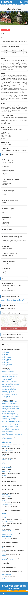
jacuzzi (3, 455)
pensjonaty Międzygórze (8, 386)
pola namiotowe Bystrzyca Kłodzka (10, 426)
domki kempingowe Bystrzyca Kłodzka (11, 406)
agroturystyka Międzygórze (8, 369)
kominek (4, 479)
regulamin (23, 585)
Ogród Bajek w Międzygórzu (14, 328)
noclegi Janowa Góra (7, 364)
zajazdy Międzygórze (7, 397)
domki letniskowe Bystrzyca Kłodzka (10, 408)
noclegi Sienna (5, 362)
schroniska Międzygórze (7, 393)
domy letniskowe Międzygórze (9, 373)
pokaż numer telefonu (5, 29)
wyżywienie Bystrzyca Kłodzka (9, 410)
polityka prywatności (11, 586)
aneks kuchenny (6, 446)
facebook (5, 585)
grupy (3, 463)
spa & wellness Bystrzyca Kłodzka (10, 419)
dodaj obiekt (16, 588)
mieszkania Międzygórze (8, 383)
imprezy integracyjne (7, 494)
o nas (20, 586)
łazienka (4, 475)
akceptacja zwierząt (6, 442)
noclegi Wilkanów (6, 366)
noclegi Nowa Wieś (6, 354)
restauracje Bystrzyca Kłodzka (9, 428)
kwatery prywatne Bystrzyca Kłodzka (10, 416)
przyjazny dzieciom (6, 459)
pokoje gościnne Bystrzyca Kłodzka (10, 424)
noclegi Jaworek (5, 352)
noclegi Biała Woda (6, 359)
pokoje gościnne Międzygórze (9, 388)
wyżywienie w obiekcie (7, 450)
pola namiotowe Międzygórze (9, 389)
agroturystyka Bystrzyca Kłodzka (9, 401)
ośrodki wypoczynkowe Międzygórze (10, 384)
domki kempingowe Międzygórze (10, 374)
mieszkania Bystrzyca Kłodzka (9, 418)
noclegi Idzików (5, 361)
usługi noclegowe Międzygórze (9, 394)
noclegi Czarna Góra (7, 356)
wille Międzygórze (6, 396)
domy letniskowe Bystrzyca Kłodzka (10, 405)
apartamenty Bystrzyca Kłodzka (9, 403)
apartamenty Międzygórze (8, 371)
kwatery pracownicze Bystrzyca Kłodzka (11, 415)
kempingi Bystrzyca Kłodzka (8, 413)
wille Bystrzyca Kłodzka (7, 431)
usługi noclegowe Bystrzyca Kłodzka (10, 429)
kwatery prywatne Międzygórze (9, 381)
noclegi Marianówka (6, 357)
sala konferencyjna (6, 496)
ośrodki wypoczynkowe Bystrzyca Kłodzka (12, 421)
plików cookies (15, 590)
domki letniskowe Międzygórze (9, 376)
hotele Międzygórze (6, 379)
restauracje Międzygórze (8, 391)
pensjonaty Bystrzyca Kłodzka (9, 423)
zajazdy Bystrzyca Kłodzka (8, 433)
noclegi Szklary (5, 351)
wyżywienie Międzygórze (8, 378)
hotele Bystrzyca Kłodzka (8, 411)
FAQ (3, 586)
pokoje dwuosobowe (7, 438)
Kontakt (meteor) (14, 585)
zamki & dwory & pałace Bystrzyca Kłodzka (12, 434)
